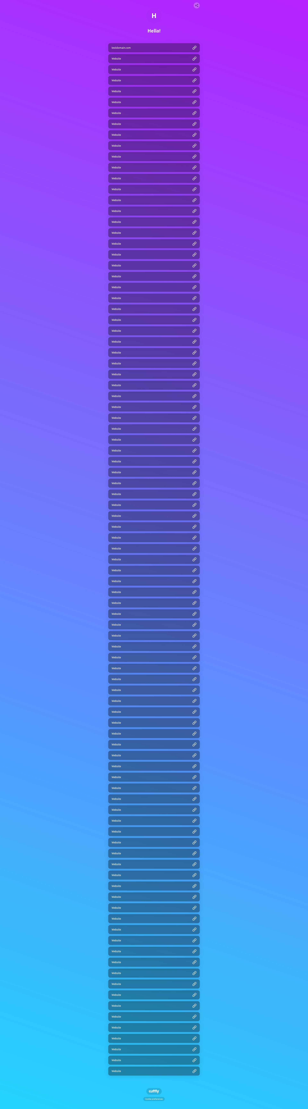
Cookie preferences (154, 1099)
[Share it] (197, 5)
